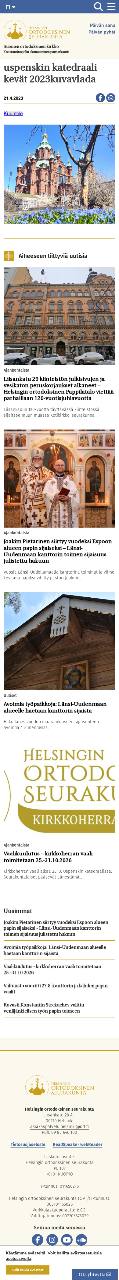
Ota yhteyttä (92, 1275)
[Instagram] (52, 1240)
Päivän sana (102, 25)
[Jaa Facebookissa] (100, 98)
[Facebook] (37, 1240)
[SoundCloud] (81, 1240)
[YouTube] (67, 1240)
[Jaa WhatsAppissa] (110, 98)
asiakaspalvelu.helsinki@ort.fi (59, 1126)
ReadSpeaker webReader (78, 1144)
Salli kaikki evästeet (27, 1270)
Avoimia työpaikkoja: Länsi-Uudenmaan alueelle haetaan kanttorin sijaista (55, 951)
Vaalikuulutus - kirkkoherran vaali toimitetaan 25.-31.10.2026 (52, 970)
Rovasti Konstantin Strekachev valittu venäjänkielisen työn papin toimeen (44, 1008)
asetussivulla (18, 1258)
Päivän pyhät (101, 32)
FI (8, 7)
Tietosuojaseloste (28, 1144)
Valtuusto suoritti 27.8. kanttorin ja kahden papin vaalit (56, 989)
